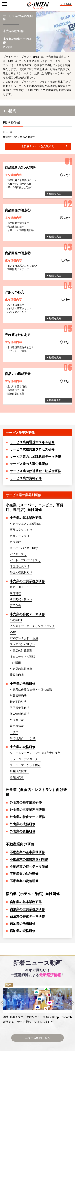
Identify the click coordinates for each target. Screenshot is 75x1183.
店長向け (15, 542)
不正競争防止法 (19, 707)
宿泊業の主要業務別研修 (27, 909)
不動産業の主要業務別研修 (29, 859)
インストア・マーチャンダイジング (32, 626)
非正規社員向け (19, 566)
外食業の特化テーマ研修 (27, 817)
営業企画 (15, 605)
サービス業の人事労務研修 (29, 463)
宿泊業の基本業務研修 (26, 902)
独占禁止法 (17, 720)
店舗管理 (15, 593)
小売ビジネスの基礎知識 (25, 523)
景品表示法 (17, 726)
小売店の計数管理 (21, 650)
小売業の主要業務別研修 (27, 581)
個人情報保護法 (19, 713)
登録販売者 (17, 777)
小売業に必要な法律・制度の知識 (31, 689)
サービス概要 (66, 4)
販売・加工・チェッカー (25, 587)
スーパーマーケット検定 (25, 765)
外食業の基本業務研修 (26, 802)
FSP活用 (15, 662)
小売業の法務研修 (22, 683)
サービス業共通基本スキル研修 (32, 442)
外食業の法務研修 (22, 824)
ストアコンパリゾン (22, 644)
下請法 (14, 732)
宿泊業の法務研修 (22, 923)
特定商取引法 (18, 701)
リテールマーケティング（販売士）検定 (35, 752)
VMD (13, 632)
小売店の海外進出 (21, 668)
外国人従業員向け (21, 572)
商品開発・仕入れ (21, 599)
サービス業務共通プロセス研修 (32, 449)
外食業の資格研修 (22, 831)
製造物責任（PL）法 (23, 738)
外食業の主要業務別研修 (27, 809)
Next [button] (69, 1003)
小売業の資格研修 (22, 747)
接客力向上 (17, 674)
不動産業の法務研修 (24, 873)
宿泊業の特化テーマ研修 (27, 916)
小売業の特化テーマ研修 (27, 614)
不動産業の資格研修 (24, 881)
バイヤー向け (18, 554)
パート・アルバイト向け (25, 560)
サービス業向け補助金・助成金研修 (35, 471)
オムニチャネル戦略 (22, 656)
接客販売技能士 (19, 771)
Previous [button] (6, 1003)
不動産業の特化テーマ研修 (29, 866)
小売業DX (16, 620)
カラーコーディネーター (25, 759)
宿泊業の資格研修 (22, 930)
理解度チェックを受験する (37, 146)
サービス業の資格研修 (26, 478)
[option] (37, 1003)
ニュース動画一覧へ (37, 1037)
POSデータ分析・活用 (24, 638)
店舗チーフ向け (19, 536)
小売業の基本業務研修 (26, 518)
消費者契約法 (18, 695)
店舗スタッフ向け (21, 529)
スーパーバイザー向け (24, 548)
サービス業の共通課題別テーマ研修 (35, 456)
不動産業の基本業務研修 (27, 852)
